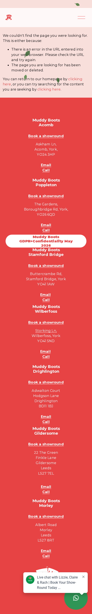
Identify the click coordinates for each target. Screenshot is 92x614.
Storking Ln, (46, 330)
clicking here (49, 89)
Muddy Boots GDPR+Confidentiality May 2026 (46, 241)
